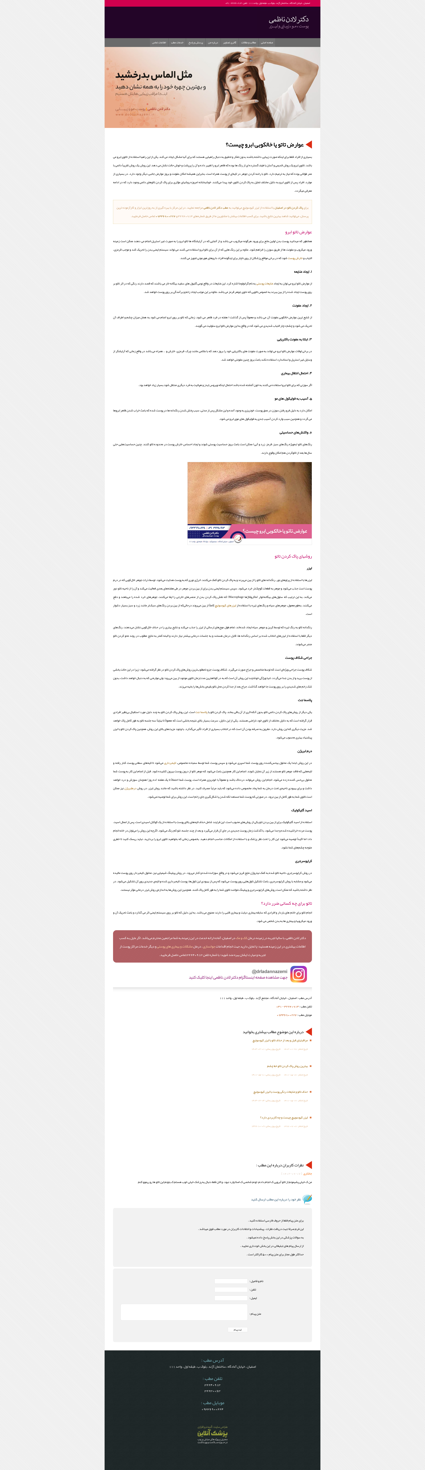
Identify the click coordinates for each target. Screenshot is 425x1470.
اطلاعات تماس (159, 42)
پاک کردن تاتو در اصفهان (289, 208)
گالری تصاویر (229, 42)
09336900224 (166, 216)
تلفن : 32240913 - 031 (236, 3)
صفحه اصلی (267, 42)
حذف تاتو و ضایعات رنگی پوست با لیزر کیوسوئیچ (280, 1092)
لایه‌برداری (170, 763)
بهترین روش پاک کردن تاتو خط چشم (287, 1066)
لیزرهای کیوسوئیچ (225, 605)
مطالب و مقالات (248, 42)
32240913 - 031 (287, 1006)
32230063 (212, 1390)
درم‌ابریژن (130, 788)
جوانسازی (209, 946)
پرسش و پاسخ (195, 42)
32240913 (212, 1384)
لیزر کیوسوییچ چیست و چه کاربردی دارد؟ (284, 1117)
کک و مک (241, 938)
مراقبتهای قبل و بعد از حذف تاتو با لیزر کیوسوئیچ (280, 1040)
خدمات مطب (177, 42)
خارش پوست (295, 258)
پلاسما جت (201, 712)
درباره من (213, 42)
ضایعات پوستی (264, 283)
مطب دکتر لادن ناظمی (216, 208)
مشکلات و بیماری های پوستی (175, 946)
